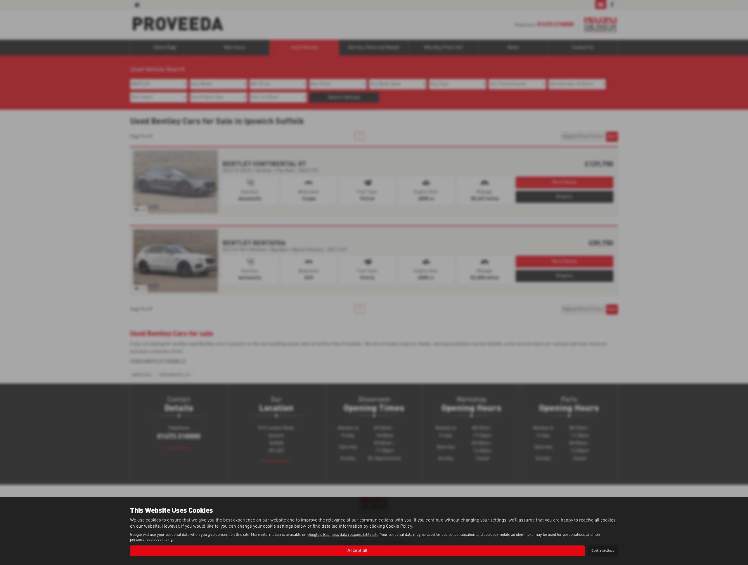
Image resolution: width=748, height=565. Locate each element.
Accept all (357, 550)
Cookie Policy (399, 526)
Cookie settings (602, 550)
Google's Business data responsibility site (342, 535)
